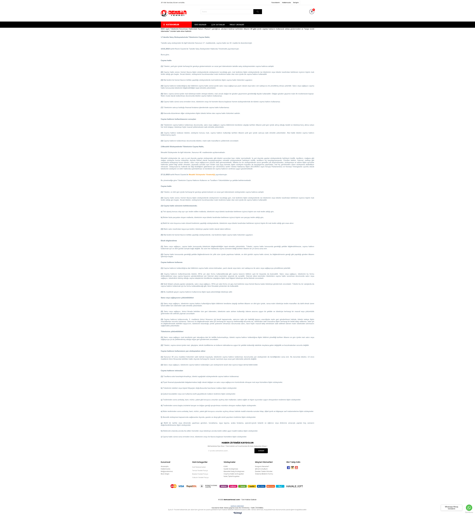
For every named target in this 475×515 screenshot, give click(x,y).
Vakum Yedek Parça (200, 477)
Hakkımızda (286, 2)
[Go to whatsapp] (469, 508)
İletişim (296, 2)
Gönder (261, 451)
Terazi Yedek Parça (200, 470)
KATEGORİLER (172, 24)
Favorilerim (276, 2)
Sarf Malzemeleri (199, 467)
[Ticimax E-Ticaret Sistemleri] (237, 513)
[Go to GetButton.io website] (469, 512)
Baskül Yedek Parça (200, 474)
